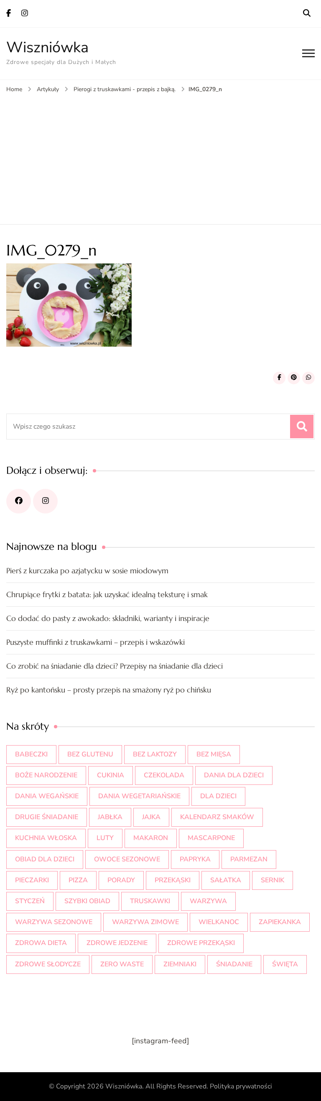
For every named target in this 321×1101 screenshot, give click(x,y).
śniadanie (234, 964)
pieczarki (32, 880)
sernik (272, 880)
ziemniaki (179, 964)
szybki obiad (87, 901)
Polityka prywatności (241, 1086)
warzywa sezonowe (53, 922)
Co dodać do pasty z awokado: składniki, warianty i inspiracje (107, 618)
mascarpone (211, 838)
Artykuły (48, 89)
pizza (78, 880)
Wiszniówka (47, 47)
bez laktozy (155, 754)
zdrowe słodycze (48, 964)
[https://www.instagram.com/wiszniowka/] (45, 501)
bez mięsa (213, 754)
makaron (150, 838)
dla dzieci (218, 796)
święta (285, 964)
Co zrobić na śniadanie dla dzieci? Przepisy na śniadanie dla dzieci (114, 666)
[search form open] (307, 13)
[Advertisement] (160, 157)
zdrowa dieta (41, 943)
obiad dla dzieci (44, 859)
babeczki (31, 754)
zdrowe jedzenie (117, 943)
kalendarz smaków (217, 817)
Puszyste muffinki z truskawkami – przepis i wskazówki (95, 642)
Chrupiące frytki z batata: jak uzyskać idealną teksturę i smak (107, 594)
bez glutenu (90, 754)
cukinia (110, 775)
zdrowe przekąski (201, 943)
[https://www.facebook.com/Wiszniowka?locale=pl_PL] (18, 501)
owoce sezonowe (127, 859)
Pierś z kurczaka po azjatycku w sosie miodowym (87, 570)
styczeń (30, 901)
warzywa (208, 901)
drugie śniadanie (46, 817)
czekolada (164, 775)
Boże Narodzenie (46, 775)
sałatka (225, 880)
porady (121, 880)
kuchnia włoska (46, 838)
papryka (195, 859)
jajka (151, 817)
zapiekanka (280, 922)
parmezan (249, 859)
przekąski (173, 880)
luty (105, 838)
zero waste (122, 964)
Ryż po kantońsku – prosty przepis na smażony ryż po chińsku (108, 690)
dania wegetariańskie (139, 796)
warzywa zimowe (145, 922)
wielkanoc (219, 922)
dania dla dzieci (234, 775)
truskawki (150, 901)
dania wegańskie (47, 796)
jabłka (110, 817)
